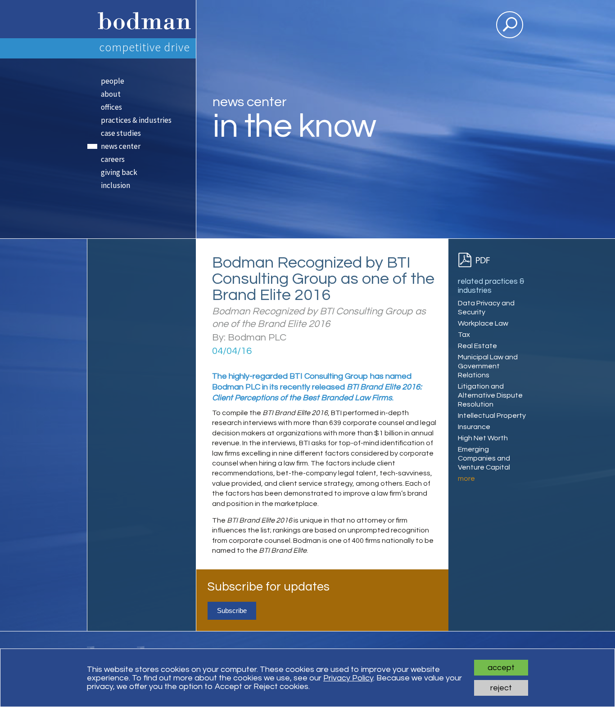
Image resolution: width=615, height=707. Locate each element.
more (466, 478)
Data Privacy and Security (486, 308)
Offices (111, 107)
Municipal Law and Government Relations (488, 366)
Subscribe (232, 610)
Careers (113, 159)
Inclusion (115, 185)
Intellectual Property (492, 415)
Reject (501, 688)
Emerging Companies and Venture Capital (484, 458)
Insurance (474, 426)
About (111, 94)
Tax (464, 334)
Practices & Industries (136, 120)
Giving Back (119, 172)
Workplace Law (483, 323)
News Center (120, 146)
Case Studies (121, 133)
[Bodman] (141, 19)
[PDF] (478, 260)
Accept (501, 667)
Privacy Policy (348, 678)
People (112, 81)
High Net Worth (483, 438)
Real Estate (477, 345)
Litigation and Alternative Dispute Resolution (490, 395)
